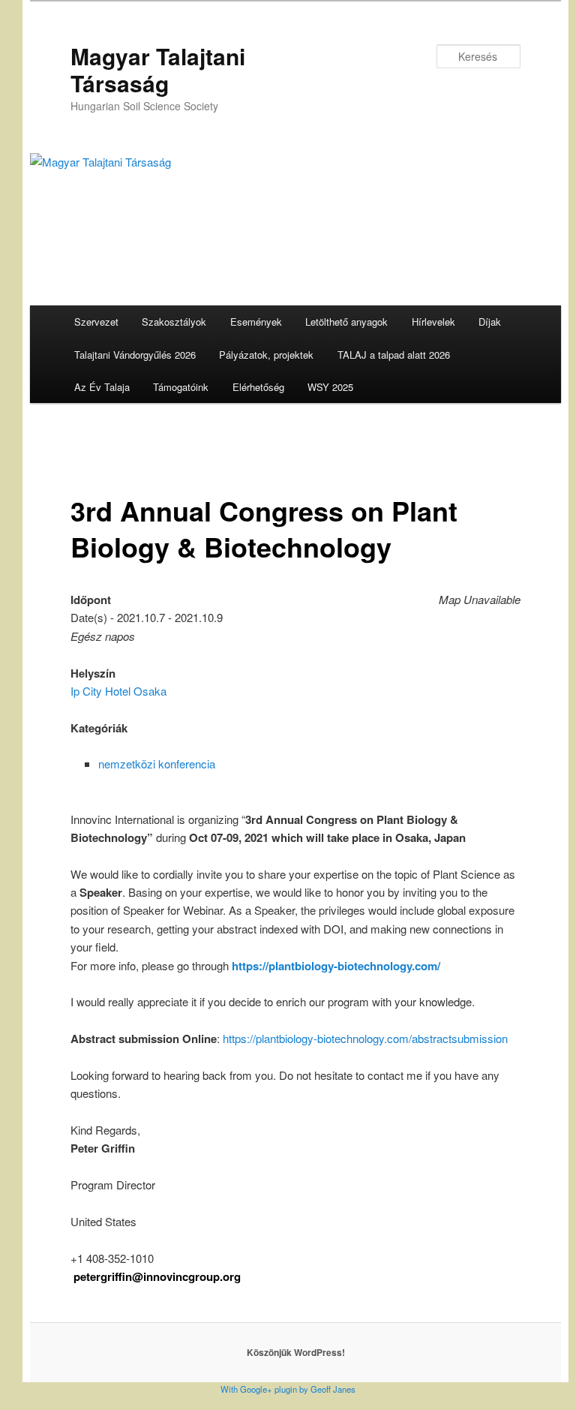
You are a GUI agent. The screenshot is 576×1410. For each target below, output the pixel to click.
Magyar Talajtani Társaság (157, 69)
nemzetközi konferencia (156, 763)
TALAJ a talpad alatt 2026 (394, 354)
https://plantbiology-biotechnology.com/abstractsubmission (365, 1038)
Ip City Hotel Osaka (118, 691)
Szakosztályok (174, 321)
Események (256, 321)
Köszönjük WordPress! (296, 1352)
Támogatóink (180, 387)
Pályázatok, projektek (266, 354)
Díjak (489, 321)
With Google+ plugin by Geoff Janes (288, 1389)
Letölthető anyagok (346, 321)
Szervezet (96, 321)
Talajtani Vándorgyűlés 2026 (135, 354)
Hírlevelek (433, 321)
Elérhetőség (258, 387)
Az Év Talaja (102, 387)
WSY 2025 (330, 387)
